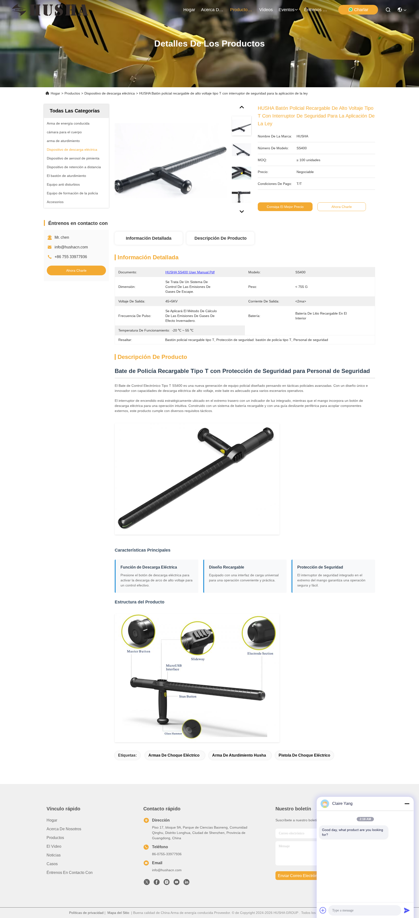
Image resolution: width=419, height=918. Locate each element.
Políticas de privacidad (86, 913)
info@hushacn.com (71, 247)
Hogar (189, 9)
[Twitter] (146, 883)
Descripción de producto (220, 238)
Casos (52, 864)
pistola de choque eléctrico (304, 755)
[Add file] (323, 910)
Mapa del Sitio (118, 913)
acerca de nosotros (212, 9)
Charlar (361, 9)
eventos (286, 9)
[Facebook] (156, 883)
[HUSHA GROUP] (50, 10)
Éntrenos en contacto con (315, 9)
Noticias (54, 855)
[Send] (407, 910)
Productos (72, 93)
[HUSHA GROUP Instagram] (166, 883)
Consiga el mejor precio (285, 206)
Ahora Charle (76, 270)
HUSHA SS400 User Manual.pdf (190, 272)
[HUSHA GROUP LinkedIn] (186, 883)
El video (54, 846)
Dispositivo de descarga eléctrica (109, 93)
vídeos (266, 9)
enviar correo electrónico (300, 876)
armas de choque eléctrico (174, 755)
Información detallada (148, 238)
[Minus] (407, 804)
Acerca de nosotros (64, 829)
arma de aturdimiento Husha (239, 755)
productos (240, 9)
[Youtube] (176, 883)
